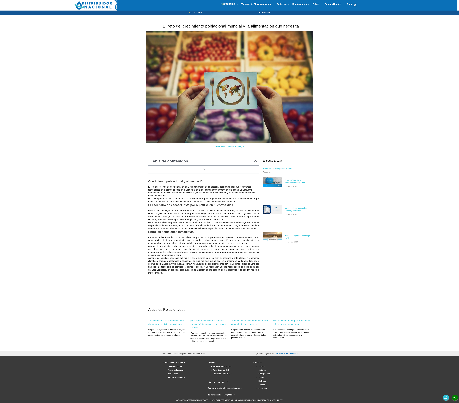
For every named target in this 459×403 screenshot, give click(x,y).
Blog (349, 4)
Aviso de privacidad (221, 370)
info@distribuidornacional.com (228, 388)
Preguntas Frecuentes (176, 370)
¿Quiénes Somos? (175, 366)
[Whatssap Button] (455, 398)
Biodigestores (299, 4)
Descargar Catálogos (176, 377)
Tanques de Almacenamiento (256, 4)
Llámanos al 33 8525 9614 (286, 353)
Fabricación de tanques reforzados (277, 168)
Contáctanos (173, 374)
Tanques (261, 366)
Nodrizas (262, 381)
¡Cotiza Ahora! (264, 13)
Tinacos (261, 385)
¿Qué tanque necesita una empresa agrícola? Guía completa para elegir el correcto (208, 324)
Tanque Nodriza (333, 4)
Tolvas (316, 4)
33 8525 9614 (196, 13)
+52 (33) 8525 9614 (228, 395)
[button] (355, 5)
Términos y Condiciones (222, 366)
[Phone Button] (446, 398)
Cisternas (282, 4)
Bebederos (262, 388)
